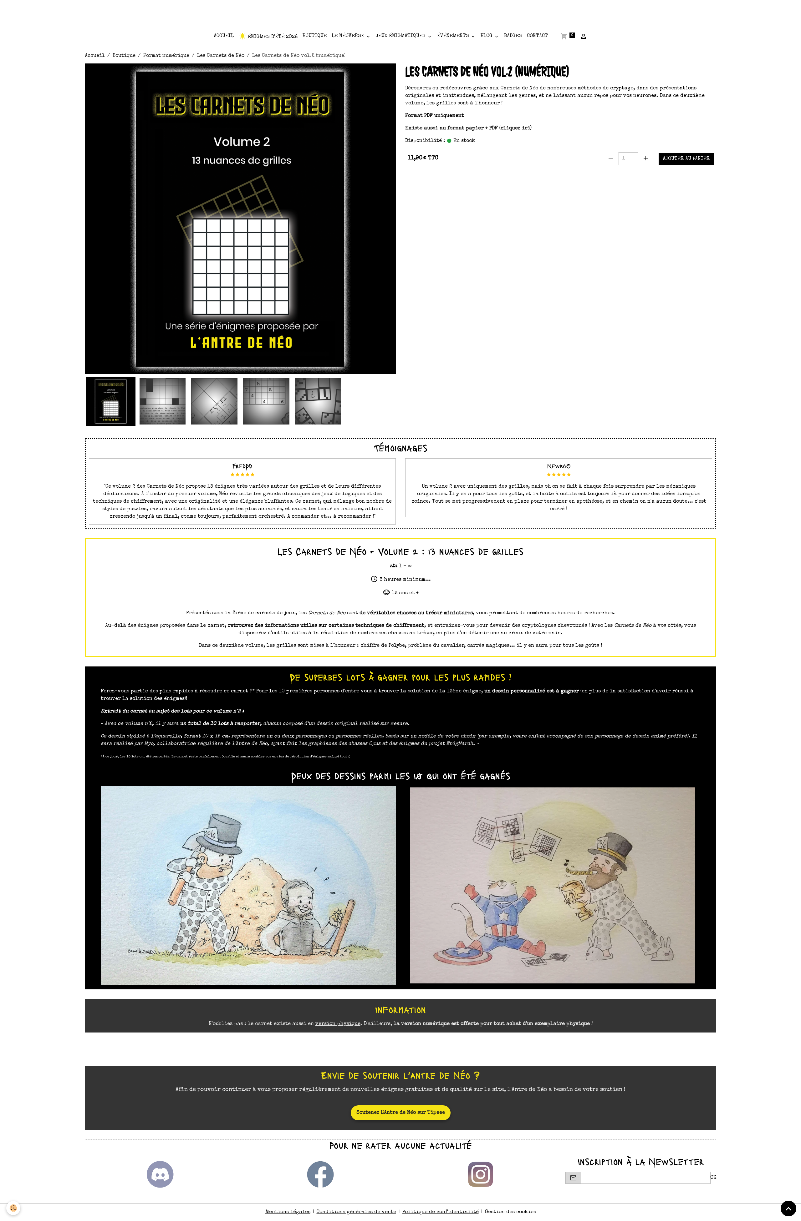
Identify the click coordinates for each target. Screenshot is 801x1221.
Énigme (416, 176)
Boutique (315, 36)
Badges (513, 36)
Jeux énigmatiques (401, 36)
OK (713, 1177)
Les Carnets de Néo (220, 55)
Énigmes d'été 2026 (272, 37)
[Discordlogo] (160, 1174)
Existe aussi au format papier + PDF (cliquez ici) (468, 128)
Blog (487, 36)
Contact (537, 36)
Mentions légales (287, 1212)
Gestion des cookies (510, 1212)
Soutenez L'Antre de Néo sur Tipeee (400, 1112)
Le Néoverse (349, 36)
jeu (436, 176)
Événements (454, 36)
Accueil (224, 36)
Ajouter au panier (686, 159)
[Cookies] (13, 1208)
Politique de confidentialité (440, 1212)
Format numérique (166, 55)
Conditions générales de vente (356, 1212)
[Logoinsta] (480, 1174)
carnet (455, 176)
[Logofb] (320, 1174)
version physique (337, 1024)
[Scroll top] (788, 1208)
